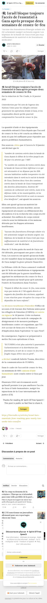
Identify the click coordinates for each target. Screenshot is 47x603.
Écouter (41, 45)
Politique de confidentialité (25, 577)
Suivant (39, 443)
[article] (23, 499)
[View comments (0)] (11, 51)
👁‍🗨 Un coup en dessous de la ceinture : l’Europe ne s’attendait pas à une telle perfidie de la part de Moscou (17, 494)
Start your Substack (16, 593)
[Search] (43, 485)
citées (16, 145)
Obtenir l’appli (34, 593)
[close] (40, 522)
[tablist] (13, 458)
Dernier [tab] (14, 486)
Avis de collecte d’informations (29, 575)
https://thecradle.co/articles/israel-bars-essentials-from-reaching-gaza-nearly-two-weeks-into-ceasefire (22, 418)
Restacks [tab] (19, 459)
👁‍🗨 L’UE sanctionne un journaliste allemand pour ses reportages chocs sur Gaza (17, 515)
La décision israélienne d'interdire (18, 306)
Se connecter (40, 3)
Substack (8, 598)
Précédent (9, 443)
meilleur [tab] (6, 486)
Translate (6, 9)
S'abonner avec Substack (25, 565)
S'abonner (29, 3)
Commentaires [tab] (8, 459)
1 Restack (18, 428)
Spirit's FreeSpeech (13, 44)
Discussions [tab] (23, 486)
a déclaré (6, 359)
